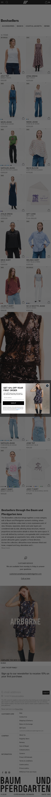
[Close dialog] (47, 385)
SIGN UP (13, 403)
